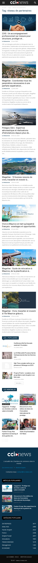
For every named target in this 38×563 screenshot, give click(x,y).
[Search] (35, 3)
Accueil (4, 7)
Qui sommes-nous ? (7, 467)
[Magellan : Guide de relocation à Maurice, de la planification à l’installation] (19, 257)
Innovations (6, 124)
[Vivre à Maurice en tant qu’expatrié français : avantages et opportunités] (19, 213)
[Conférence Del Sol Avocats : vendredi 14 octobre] (7, 345)
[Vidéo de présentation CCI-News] (28, 424)
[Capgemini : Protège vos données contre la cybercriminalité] (10, 399)
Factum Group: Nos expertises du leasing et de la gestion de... (10, 434)
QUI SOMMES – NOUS (12, 557)
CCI (21, 429)
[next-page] (6, 440)
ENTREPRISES (6, 404)
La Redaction (6, 41)
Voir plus (18, 383)
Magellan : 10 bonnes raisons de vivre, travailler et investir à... (17, 178)
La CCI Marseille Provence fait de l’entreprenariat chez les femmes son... (25, 355)
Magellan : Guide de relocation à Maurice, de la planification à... (17, 269)
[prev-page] (3, 440)
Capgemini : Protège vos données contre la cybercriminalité (9, 409)
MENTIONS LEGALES (26, 557)
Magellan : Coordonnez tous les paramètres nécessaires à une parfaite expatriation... (17, 83)
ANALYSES (5, 173)
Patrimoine (5, 30)
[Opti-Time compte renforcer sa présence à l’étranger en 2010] (7, 365)
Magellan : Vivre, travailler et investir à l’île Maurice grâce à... (19, 312)
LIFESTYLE (5, 77)
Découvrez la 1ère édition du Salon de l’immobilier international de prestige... (26, 411)
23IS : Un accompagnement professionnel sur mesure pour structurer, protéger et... (16, 36)
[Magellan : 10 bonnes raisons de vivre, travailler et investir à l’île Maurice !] (19, 166)
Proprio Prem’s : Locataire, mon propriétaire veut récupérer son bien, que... (24, 375)
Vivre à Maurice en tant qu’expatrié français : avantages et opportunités (18, 225)
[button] (3, 3)
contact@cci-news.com (24, 472)
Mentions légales (21, 467)
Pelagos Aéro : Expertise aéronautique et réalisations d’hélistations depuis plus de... (16, 130)
